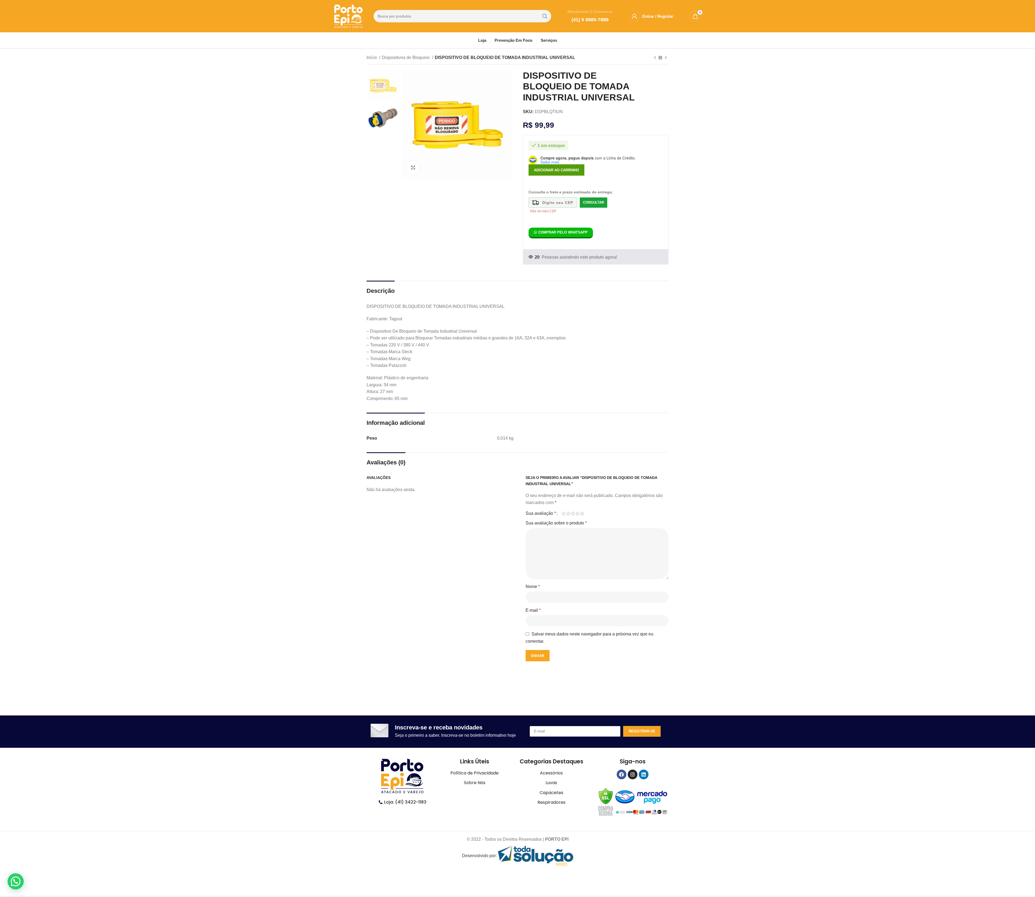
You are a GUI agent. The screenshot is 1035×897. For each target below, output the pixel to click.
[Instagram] (632, 774)
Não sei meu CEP (543, 211)
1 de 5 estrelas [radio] (563, 513)
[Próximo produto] (665, 58)
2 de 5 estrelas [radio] (568, 513)
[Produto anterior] (655, 58)
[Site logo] (348, 15)
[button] (16, 881)
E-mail (533, 610)
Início (372, 57)
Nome (533, 586)
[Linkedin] (643, 774)
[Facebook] (621, 774)
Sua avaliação (541, 513)
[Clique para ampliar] (413, 167)
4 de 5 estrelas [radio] (577, 513)
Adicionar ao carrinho (556, 170)
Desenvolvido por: (480, 855)
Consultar (593, 202)
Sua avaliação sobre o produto (556, 523)
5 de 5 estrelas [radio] (582, 513)
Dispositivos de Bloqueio (406, 57)
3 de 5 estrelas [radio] (573, 513)
